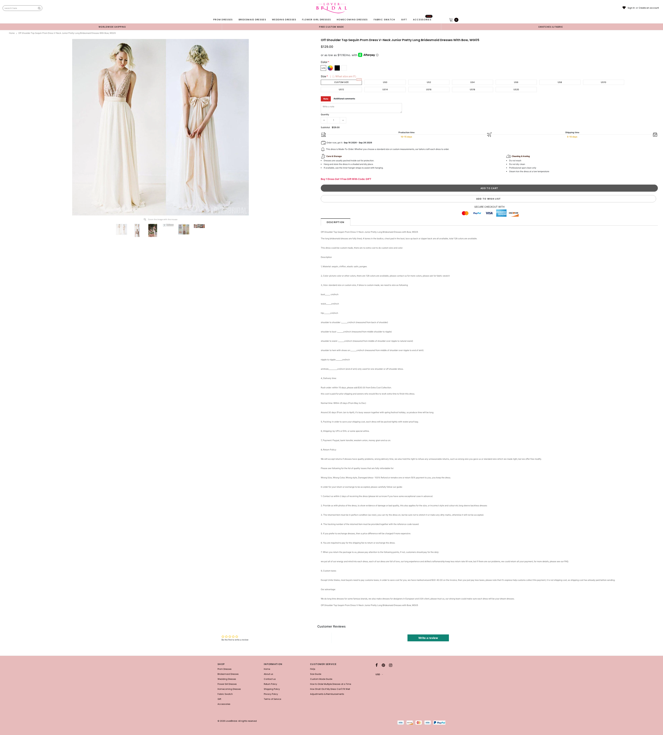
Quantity (325, 114)
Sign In (631, 8)
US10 (603, 82)
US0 (385, 82)
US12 (341, 89)
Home (12, 33)
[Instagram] (390, 665)
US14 (385, 89)
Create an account (649, 8)
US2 (429, 82)
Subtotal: (325, 127)
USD (378, 674)
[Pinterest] (383, 665)
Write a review (428, 638)
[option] (112, 26)
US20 (516, 89)
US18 (472, 89)
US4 (472, 82)
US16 (428, 89)
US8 (560, 82)
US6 (516, 82)
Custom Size (341, 82)
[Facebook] (377, 665)
